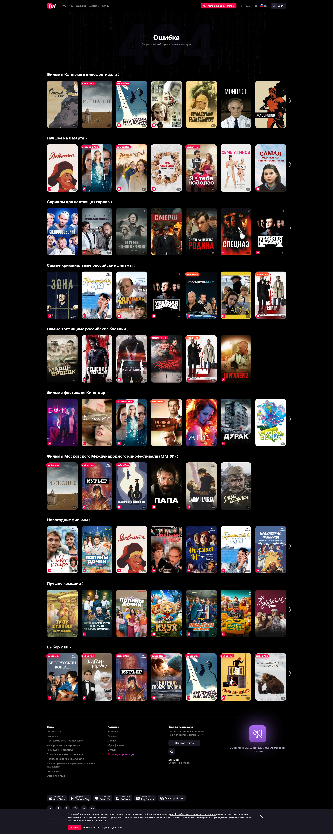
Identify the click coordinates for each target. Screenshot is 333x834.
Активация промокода (121, 754)
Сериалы (113, 740)
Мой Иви (113, 731)
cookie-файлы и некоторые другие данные (193, 814)
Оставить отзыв (56, 775)
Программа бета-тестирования (65, 740)
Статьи (112, 749)
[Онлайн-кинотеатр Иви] (52, 6)
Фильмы (112, 736)
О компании (54, 731)
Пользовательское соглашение (65, 754)
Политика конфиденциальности (65, 758)
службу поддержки (112, 827)
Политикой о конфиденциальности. (88, 820)
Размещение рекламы (60, 749)
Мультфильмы (116, 745)
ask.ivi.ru (173, 759)
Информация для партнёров (63, 745)
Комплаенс (53, 771)
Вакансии (52, 736)
